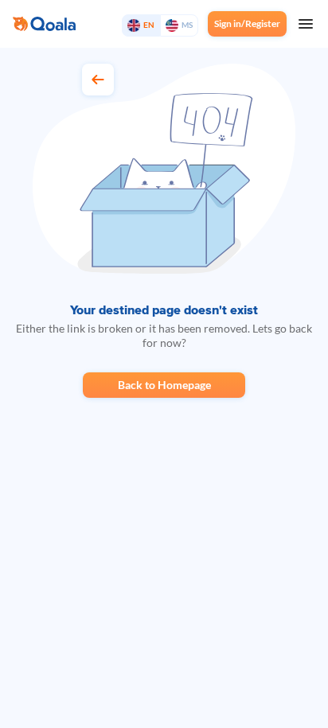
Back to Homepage (164, 384)
